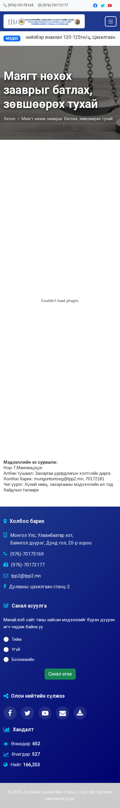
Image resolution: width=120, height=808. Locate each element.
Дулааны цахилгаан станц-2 (39, 586)
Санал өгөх (60, 674)
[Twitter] (102, 5)
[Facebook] (95, 5)
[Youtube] (110, 5)
